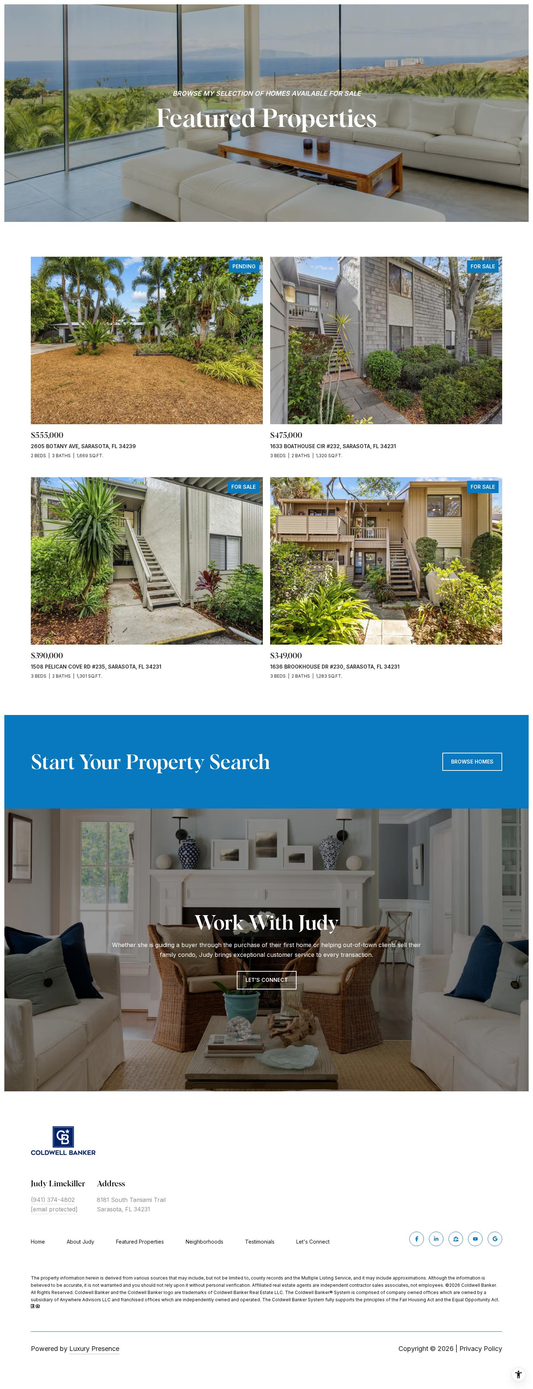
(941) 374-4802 (53, 1199)
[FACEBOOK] (416, 1239)
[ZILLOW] (456, 1239)
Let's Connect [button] (266, 980)
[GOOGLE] (495, 1239)
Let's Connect (313, 1242)
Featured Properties (140, 1242)
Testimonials (259, 1242)
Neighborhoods (204, 1242)
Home (38, 1242)
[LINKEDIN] (436, 1239)
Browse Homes (472, 761)
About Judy (80, 1242)
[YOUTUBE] (475, 1239)
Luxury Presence (94, 1348)
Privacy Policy (480, 1348)
